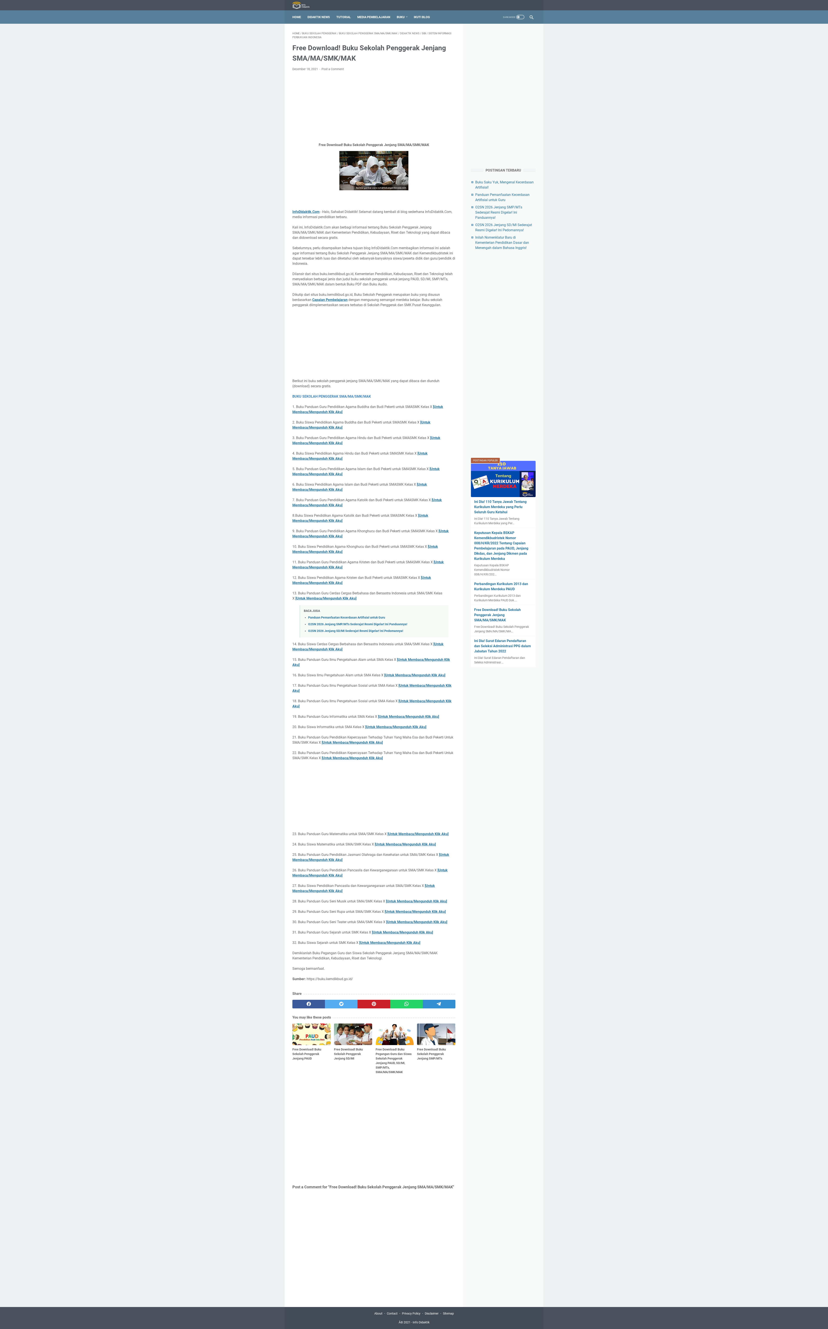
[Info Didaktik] (303, 5)
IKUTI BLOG (422, 17)
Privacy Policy (411, 1313)
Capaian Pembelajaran (330, 300)
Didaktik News (318, 17)
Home (296, 17)
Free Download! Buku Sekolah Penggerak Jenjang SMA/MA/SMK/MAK (497, 615)
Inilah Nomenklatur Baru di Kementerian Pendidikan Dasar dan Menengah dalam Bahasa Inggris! (502, 242)
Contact (392, 1313)
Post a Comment (332, 69)
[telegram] (439, 1004)
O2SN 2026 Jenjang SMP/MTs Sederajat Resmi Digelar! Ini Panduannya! (357, 624)
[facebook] (308, 1004)
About (378, 1313)
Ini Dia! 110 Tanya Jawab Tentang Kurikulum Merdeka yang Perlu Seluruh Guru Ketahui (500, 507)
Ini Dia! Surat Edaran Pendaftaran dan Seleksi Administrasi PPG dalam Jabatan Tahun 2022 (502, 646)
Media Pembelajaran (373, 17)
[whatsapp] (406, 1004)
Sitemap (448, 1313)
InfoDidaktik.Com (306, 212)
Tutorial (343, 17)
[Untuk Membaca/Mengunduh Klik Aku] (325, 598)
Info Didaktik (421, 1322)
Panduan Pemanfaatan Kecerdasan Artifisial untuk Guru (346, 617)
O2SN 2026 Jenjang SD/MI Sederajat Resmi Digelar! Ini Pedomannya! (355, 631)
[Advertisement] (373, 107)
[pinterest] (374, 1004)
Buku (401, 17)
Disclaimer (432, 1313)
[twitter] (341, 1004)
